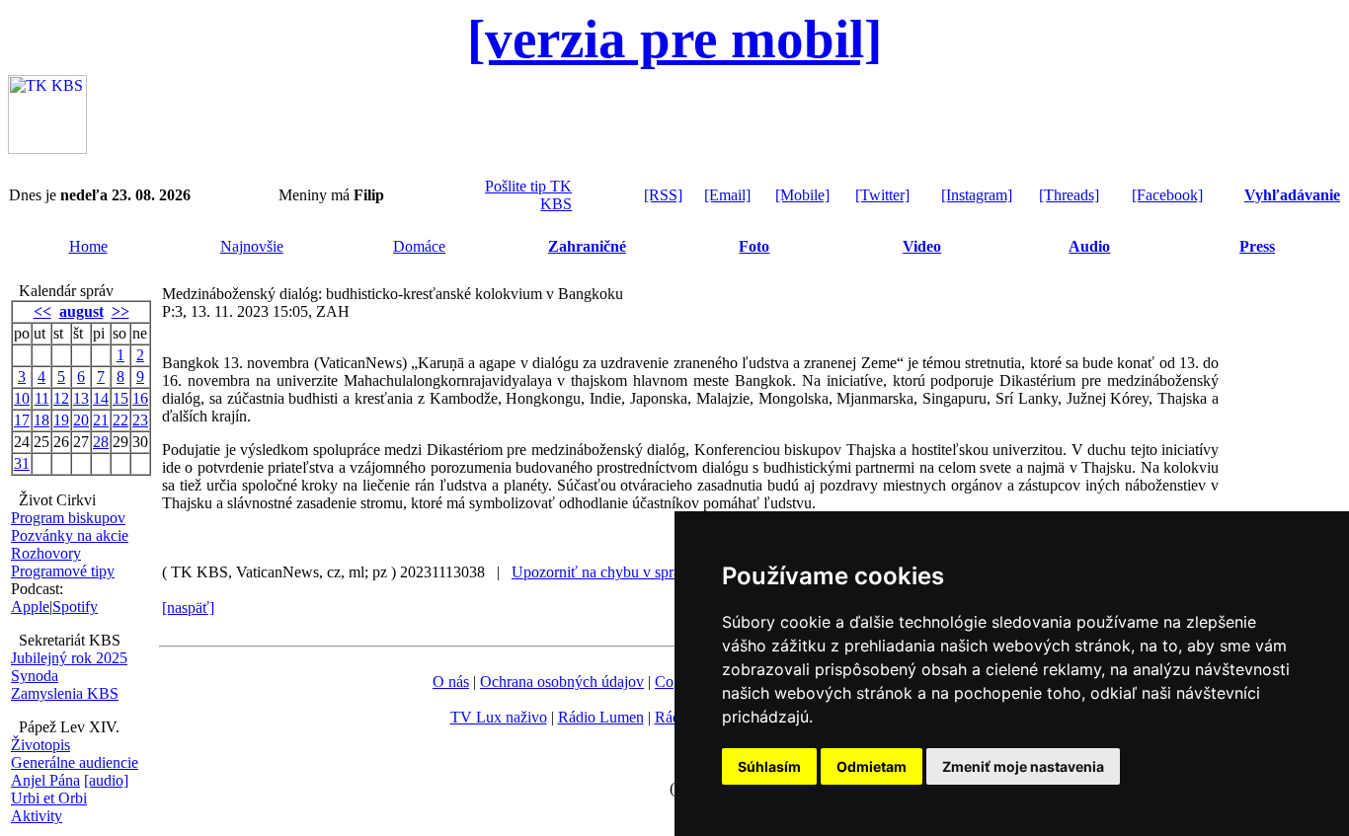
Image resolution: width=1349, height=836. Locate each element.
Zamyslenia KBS (65, 693)
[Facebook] (1167, 195)
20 (81, 420)
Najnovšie (251, 246)
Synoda (34, 675)
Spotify (75, 606)
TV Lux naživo (498, 717)
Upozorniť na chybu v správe (603, 572)
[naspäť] (188, 607)
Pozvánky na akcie (69, 535)
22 (120, 420)
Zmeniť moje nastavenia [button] (1023, 766)
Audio (1089, 246)
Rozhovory (46, 553)
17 (22, 420)
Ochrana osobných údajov (562, 681)
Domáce (419, 246)
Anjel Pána (45, 780)
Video (922, 246)
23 (140, 420)
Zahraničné (587, 246)
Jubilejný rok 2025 (69, 657)
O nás (451, 681)
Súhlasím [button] (769, 766)
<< (42, 311)
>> (120, 311)
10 (22, 398)
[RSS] (663, 195)
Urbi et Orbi (49, 798)
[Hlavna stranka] (47, 148)
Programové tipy (63, 571)
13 (81, 398)
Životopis (40, 744)
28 (101, 441)
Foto (754, 246)
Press (1257, 246)
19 (61, 420)
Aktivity (36, 815)
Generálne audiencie (74, 762)
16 (140, 398)
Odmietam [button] (871, 766)
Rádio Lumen (601, 717)
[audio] (106, 780)
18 (41, 420)
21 (101, 420)
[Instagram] (976, 195)
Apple (30, 606)
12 (61, 398)
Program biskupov (68, 517)
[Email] (727, 195)
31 (22, 463)
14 (101, 398)
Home (88, 246)
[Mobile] (802, 195)
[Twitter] (882, 195)
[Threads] (1069, 195)
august (81, 311)
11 (42, 398)
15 (120, 398)
